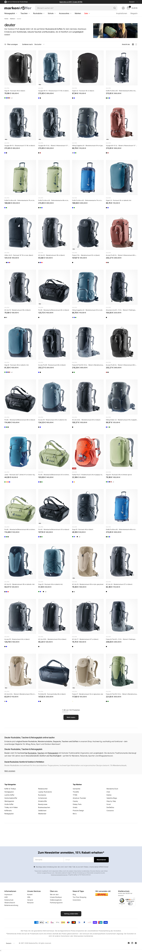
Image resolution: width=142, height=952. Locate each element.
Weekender (42, 814)
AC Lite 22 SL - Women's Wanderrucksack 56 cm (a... (20, 694)
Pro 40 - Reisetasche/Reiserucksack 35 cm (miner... (54, 474)
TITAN (75, 795)
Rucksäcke (32, 753)
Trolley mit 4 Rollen (11, 807)
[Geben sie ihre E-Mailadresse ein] (101, 859)
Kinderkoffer (42, 801)
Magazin (134, 13)
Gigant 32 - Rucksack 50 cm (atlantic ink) (118, 200)
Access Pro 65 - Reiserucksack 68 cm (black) (52, 365)
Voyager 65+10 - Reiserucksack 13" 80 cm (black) (19, 145)
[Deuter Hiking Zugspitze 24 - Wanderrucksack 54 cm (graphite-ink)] (88, 123)
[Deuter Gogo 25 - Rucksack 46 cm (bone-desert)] (85, 538)
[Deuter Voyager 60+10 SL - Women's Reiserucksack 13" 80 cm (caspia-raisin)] (46, 154)
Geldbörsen (42, 810)
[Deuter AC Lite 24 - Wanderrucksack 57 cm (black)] (122, 561)
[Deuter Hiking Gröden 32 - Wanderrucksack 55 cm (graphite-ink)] (122, 397)
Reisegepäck (53, 753)
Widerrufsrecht (9, 903)
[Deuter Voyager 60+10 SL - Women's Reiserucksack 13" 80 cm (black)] (54, 123)
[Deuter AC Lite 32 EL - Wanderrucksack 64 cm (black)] (88, 397)
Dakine (108, 795)
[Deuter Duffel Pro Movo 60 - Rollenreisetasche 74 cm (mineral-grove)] (20, 177)
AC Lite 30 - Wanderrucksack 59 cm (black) (51, 255)
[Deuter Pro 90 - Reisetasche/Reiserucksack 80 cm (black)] (54, 287)
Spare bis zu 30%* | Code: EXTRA (71, 2)
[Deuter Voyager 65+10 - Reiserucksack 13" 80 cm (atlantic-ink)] (54, 68)
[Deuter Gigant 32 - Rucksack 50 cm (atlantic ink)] (80, 99)
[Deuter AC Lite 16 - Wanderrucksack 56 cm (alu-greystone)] (12, 318)
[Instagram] (132, 943)
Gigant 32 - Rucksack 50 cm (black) (83, 91)
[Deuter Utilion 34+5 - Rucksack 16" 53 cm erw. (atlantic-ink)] (17, 263)
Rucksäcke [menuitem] (37, 13)
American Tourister (79, 798)
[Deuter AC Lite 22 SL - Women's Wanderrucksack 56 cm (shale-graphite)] (6, 702)
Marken (12, 18)
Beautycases (42, 804)
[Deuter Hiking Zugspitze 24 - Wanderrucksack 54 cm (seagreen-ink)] (85, 154)
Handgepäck (9, 792)
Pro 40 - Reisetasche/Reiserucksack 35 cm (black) (53, 529)
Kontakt (30, 894)
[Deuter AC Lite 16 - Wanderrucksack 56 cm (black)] (20, 287)
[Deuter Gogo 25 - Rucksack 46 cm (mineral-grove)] (74, 538)
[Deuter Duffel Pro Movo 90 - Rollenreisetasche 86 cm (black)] (122, 68)
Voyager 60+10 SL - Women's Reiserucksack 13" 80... (54, 145)
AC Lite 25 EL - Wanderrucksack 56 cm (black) (52, 639)
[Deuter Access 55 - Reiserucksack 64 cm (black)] (40, 428)
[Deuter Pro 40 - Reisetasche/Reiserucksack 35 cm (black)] (46, 483)
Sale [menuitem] (86, 13)
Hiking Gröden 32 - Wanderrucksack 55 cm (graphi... (121, 420)
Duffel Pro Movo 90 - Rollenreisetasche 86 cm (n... (121, 529)
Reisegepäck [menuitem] (9, 13)
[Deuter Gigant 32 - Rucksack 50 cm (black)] (88, 68)
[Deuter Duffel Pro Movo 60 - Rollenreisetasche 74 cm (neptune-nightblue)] (6, 209)
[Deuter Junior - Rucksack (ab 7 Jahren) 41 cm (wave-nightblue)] (20, 452)
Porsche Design (78, 810)
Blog (74, 894)
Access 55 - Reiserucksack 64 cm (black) (17, 639)
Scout (108, 804)
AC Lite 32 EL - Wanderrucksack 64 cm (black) (86, 420)
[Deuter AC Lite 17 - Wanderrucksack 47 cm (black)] (88, 616)
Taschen (40, 753)
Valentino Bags (111, 798)
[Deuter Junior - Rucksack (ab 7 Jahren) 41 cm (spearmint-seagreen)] (6, 483)
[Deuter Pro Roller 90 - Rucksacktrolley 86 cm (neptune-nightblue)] (40, 702)
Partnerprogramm (56, 903)
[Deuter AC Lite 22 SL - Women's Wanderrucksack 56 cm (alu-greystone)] (20, 671)
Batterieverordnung (11, 905)
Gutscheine (77, 900)
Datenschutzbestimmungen (59, 875)
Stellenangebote (56, 900)
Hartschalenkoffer (10, 798)
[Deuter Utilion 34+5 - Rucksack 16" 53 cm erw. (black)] (20, 232)
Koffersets (8, 810)
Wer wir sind (54, 894)
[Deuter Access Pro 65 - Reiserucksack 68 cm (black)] (54, 342)
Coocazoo (110, 810)
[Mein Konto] (123, 8)
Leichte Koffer (9, 795)
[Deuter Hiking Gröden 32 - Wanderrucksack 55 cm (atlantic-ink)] (108, 428)
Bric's (75, 814)
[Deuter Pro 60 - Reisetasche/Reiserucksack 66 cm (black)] (20, 397)
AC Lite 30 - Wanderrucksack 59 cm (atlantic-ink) (19, 584)
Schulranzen (42, 798)
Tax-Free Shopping (79, 897)
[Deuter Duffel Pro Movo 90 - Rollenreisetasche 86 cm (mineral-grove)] (113, 99)
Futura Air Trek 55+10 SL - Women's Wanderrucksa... (88, 365)
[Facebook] (128, 943)
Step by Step (111, 801)
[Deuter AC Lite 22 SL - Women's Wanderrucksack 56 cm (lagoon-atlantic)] (12, 702)
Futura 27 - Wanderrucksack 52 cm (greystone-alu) (87, 694)
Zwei (108, 792)
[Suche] (114, 8)
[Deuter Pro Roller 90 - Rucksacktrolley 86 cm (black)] (54, 671)
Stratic (75, 807)
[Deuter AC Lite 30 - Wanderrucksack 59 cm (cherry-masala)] (51, 263)
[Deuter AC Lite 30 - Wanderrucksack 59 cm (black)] (54, 232)
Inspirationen (121, 13)
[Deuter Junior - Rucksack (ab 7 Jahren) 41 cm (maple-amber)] (12, 483)
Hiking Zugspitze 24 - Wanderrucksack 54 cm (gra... (88, 145)
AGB (6, 897)
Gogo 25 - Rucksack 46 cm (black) (82, 529)
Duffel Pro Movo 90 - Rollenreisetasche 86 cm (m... (53, 200)
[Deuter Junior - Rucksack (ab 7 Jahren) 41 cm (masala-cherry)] (17, 483)
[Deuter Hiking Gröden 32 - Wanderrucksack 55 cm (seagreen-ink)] (119, 428)
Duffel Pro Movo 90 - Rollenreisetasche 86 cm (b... (121, 91)
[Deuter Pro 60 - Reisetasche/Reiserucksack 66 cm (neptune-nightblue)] (6, 428)
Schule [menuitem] (50, 13)
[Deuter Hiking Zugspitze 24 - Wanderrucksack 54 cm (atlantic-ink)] (80, 154)
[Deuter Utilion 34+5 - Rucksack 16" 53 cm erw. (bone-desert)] (6, 263)
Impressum (8, 894)
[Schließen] (0, 950)
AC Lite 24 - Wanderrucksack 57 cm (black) (119, 584)
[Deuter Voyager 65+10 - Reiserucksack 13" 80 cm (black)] (46, 99)
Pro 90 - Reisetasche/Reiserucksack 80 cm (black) (53, 310)
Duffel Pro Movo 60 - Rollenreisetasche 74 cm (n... (87, 200)
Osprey (75, 801)
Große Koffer (8, 804)
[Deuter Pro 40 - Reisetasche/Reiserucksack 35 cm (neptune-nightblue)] (40, 483)
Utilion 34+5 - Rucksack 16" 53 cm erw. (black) (18, 255)
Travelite (76, 792)
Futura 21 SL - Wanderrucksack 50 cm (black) (86, 255)
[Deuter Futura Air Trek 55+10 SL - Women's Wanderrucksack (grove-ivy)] (80, 373)
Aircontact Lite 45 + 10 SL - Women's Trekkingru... (121, 310)
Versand (30, 900)
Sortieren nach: (27, 44)
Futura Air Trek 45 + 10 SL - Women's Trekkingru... (121, 639)
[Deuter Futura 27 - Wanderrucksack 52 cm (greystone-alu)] (88, 671)
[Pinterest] (136, 943)
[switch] (130, 903)
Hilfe (28, 897)
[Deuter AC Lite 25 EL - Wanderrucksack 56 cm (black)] (54, 616)
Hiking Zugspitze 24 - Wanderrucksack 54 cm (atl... (87, 310)
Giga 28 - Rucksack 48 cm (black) (14, 91)
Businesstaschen (44, 807)
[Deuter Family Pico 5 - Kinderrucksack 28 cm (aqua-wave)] (74, 483)
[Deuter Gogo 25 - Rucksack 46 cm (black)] (88, 506)
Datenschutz (8, 900)
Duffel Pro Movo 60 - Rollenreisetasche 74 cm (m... (19, 200)
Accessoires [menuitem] (64, 13)
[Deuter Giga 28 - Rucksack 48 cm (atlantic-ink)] (12, 99)
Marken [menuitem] (78, 13)
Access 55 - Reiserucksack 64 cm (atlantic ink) (52, 420)
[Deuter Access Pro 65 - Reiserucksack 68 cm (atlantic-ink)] (40, 373)
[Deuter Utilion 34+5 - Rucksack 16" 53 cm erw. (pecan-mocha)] (23, 263)
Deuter (6, 88)
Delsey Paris (77, 804)
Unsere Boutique (56, 897)
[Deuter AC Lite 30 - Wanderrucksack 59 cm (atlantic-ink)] (46, 263)
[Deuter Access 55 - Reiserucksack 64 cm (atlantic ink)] (54, 397)
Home (6, 18)
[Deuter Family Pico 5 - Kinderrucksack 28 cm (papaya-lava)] (88, 452)
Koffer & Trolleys (10, 789)
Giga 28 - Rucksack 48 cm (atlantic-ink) (16, 365)
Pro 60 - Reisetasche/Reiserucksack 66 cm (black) (19, 420)
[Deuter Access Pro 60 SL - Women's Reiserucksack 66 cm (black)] (113, 263)
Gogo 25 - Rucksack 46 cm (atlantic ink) (50, 584)
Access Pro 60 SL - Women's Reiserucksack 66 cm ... (122, 255)
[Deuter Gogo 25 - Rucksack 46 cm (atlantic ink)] (80, 538)
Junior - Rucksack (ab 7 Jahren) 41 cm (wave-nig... (19, 474)
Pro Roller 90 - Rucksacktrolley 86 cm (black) (52, 694)
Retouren (30, 903)
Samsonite (76, 789)
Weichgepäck (9, 801)
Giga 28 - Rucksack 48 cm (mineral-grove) (119, 474)
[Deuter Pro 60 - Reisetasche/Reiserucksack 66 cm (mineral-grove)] (12, 428)
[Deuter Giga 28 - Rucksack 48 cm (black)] (20, 68)
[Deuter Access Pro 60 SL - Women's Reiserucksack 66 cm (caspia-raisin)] (122, 232)
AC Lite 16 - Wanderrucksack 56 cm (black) (17, 310)
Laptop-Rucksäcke (45, 792)
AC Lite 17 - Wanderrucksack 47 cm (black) (85, 639)
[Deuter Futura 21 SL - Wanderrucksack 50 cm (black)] (88, 232)
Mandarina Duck (112, 789)
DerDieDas (110, 807)
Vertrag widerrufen (71, 914)
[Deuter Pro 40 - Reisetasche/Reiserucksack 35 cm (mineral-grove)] (54, 452)
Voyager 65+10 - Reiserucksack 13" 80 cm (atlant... (53, 91)
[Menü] (134, 898)
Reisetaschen (43, 789)
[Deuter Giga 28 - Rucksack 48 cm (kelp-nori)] (23, 99)
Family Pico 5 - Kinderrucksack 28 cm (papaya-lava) (88, 474)
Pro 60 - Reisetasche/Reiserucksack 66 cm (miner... (20, 529)
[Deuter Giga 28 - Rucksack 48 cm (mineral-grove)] (6, 99)
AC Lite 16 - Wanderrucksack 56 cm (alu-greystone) (87, 584)
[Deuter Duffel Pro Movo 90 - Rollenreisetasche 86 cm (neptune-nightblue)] (119, 99)
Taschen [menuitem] (24, 13)
